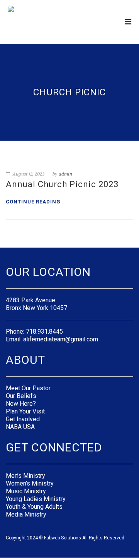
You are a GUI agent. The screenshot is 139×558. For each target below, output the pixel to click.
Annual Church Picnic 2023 (62, 184)
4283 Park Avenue (30, 300)
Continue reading (33, 202)
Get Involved (23, 419)
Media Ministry (26, 514)
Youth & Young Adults (34, 506)
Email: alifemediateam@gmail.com (52, 339)
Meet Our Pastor (28, 388)
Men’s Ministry (25, 475)
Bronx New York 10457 (36, 308)
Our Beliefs (21, 396)
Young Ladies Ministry (36, 499)
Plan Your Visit (25, 411)
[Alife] (26, 21)
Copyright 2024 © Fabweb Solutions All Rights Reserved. (65, 538)
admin (65, 174)
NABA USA (20, 427)
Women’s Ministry (30, 483)
